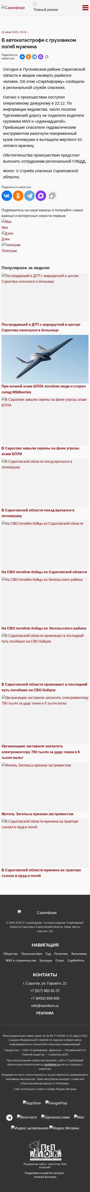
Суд (48, 953)
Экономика (79, 953)
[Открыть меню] (85, 8)
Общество (10, 953)
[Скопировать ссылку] (46, 56)
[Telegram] (34, 56)
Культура (46, 960)
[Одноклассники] (28, 56)
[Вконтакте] (27, 1117)
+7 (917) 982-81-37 (45, 991)
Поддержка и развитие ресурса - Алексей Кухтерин (45, 1175)
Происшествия (31, 953)
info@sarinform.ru (45, 1006)
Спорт (59, 960)
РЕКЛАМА (45, 1013)
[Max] (79, 1117)
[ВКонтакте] (22, 56)
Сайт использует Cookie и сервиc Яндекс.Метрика (45, 1089)
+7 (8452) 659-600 (45, 998)
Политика (61, 953)
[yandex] (29, 1128)
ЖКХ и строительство (21, 960)
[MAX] (40, 56)
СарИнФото (76, 960)
